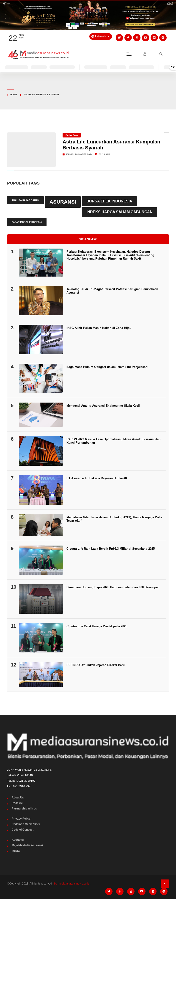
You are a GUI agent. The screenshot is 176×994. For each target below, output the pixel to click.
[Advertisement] (88, 937)
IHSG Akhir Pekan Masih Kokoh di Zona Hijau (98, 328)
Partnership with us (24, 808)
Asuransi (63, 202)
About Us (18, 797)
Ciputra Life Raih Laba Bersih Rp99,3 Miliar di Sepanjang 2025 (110, 548)
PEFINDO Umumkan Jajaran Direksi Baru (95, 665)
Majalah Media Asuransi (27, 845)
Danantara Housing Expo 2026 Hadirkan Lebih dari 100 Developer (112, 587)
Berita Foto (72, 135)
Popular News (88, 239)
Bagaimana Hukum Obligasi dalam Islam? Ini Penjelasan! (107, 367)
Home (13, 94)
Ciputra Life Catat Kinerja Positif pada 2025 (96, 626)
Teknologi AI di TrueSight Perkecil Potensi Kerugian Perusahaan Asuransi (112, 290)
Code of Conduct (22, 829)
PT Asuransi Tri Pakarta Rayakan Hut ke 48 (96, 478)
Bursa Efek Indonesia (109, 201)
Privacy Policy (21, 818)
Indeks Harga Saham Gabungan (119, 212)
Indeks (16, 850)
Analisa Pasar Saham (25, 200)
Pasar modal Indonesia (27, 222)
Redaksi (17, 803)
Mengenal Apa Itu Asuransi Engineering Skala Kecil (103, 405)
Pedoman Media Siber (26, 824)
